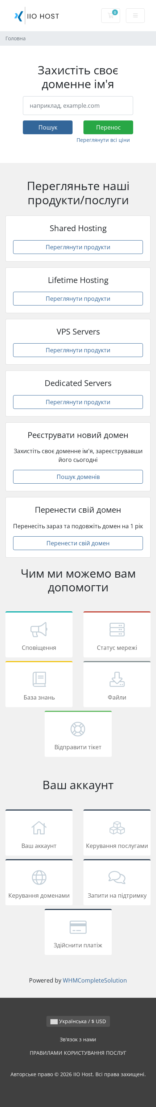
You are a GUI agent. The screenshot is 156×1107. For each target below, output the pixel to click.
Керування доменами (39, 895)
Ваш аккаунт (39, 846)
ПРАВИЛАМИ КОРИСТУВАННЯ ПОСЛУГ (78, 1052)
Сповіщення (39, 648)
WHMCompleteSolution (95, 980)
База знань (39, 697)
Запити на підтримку (117, 895)
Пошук (47, 127)
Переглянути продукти (78, 247)
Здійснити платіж (78, 945)
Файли (117, 697)
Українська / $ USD (82, 1021)
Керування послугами (117, 846)
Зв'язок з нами (78, 1039)
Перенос (108, 127)
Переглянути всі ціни (103, 139)
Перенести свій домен (78, 543)
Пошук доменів (78, 477)
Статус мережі (117, 648)
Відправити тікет (78, 747)
